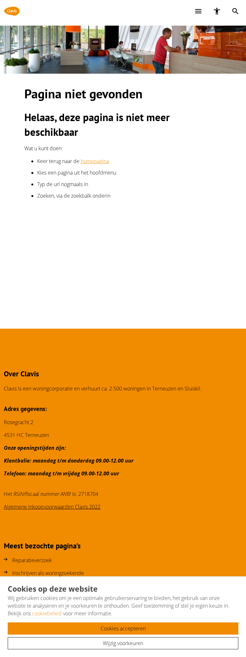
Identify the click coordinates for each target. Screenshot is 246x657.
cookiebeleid (47, 613)
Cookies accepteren (123, 628)
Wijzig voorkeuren (123, 643)
